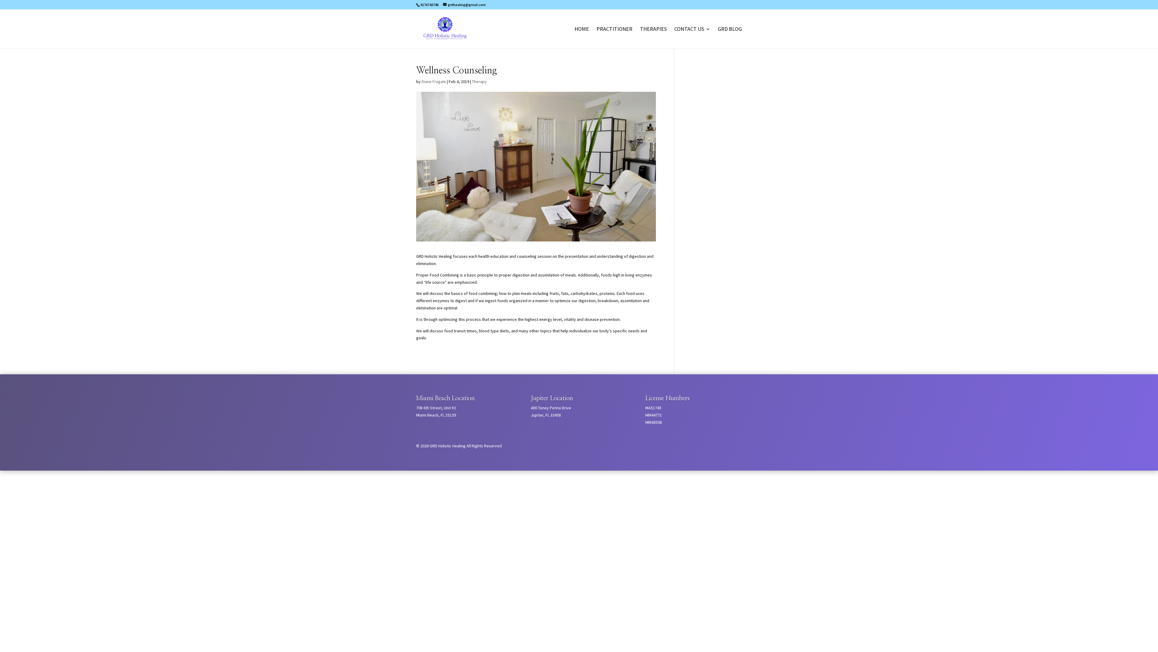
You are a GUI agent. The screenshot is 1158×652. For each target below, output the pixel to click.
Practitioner (614, 29)
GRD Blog (730, 29)
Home (581, 29)
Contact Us (689, 29)
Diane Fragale (434, 81)
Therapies (653, 29)
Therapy (479, 81)
